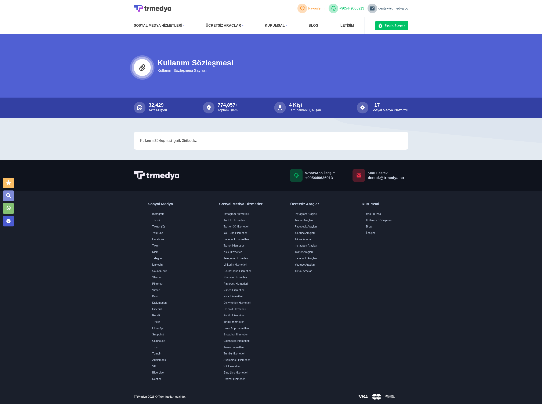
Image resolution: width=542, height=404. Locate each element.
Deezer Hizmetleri (234, 379)
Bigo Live (158, 372)
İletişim (370, 232)
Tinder (156, 321)
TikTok (156, 220)
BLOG (313, 25)
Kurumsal (275, 25)
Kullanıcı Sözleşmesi (379, 220)
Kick (155, 252)
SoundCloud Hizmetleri (238, 271)
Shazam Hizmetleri (235, 277)
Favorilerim (316, 8)
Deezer (156, 379)
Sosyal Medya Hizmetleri (158, 25)
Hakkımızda (373, 213)
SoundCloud (159, 271)
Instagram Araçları (306, 213)
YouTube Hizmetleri (235, 232)
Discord (157, 309)
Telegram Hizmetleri (236, 258)
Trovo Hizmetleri (234, 347)
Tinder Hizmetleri (234, 321)
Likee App (158, 328)
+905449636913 (351, 8)
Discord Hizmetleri (235, 309)
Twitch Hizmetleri (234, 245)
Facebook (158, 239)
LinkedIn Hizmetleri (235, 264)
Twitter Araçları (304, 220)
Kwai (155, 296)
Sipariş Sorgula (394, 25)
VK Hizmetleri (232, 366)
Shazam (157, 277)
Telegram (157, 258)
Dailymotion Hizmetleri (237, 302)
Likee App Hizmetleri (236, 328)
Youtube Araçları (305, 232)
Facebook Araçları (306, 226)
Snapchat (158, 334)
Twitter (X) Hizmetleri (236, 226)
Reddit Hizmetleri (234, 315)
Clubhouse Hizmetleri (237, 340)
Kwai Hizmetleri (233, 296)
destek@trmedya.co (393, 8)
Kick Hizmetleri (233, 252)
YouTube (157, 232)
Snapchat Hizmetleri (236, 334)
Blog (369, 226)
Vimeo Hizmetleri (234, 290)
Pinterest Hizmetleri (236, 283)
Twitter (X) (158, 226)
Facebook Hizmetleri (236, 239)
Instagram (158, 213)
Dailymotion (159, 302)
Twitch (156, 245)
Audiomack (159, 359)
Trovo (155, 347)
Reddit (156, 315)
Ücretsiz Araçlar (223, 25)
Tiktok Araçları (303, 239)
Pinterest (157, 283)
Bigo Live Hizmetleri (236, 372)
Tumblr (156, 353)
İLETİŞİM (347, 25)
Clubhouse (158, 340)
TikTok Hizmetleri (234, 220)
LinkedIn (157, 264)
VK (154, 366)
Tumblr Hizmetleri (234, 353)
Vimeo (156, 290)
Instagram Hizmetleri (236, 213)
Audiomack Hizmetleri (237, 359)
